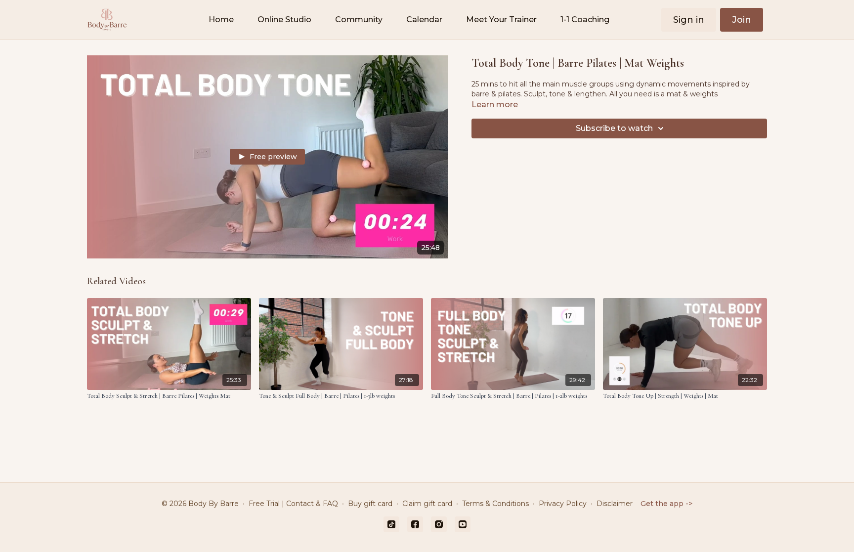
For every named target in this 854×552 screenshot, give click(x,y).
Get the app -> (666, 503)
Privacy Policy (563, 503)
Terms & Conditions (495, 503)
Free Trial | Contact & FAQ (293, 503)
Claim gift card (427, 503)
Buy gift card (370, 503)
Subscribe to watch (614, 128)
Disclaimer (615, 503)
